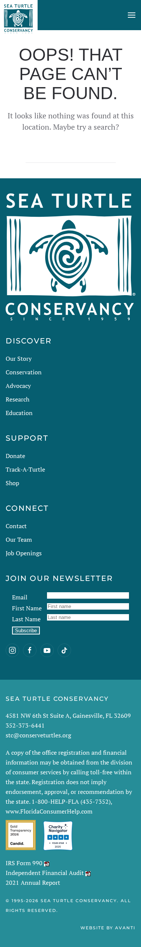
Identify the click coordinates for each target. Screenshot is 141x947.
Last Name (26, 619)
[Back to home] (19, 15)
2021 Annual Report (33, 882)
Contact (16, 526)
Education (19, 413)
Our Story (19, 358)
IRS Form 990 (24, 863)
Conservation (24, 372)
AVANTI (125, 927)
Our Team (19, 539)
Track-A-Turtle (25, 469)
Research (17, 399)
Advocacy (18, 386)
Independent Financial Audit (45, 873)
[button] (131, 15)
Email (19, 597)
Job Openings (24, 553)
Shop (12, 483)
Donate (15, 456)
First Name (27, 608)
